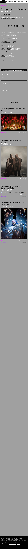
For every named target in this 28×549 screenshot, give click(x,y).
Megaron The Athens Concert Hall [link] (10, 17)
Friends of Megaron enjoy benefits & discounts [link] (14, 70)
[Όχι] (18, 545)
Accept (12, 546)
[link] (12, 1)
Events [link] (21, 17)
